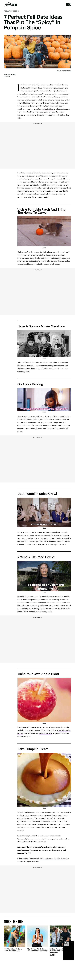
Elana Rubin (10, 74)
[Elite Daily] (11, 4)
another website (45, 733)
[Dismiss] (71, 942)
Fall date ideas (48, 109)
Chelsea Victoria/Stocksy (64, 70)
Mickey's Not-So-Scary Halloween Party (37, 605)
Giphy (44, 247)
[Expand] (65, 942)
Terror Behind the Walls (55, 608)
